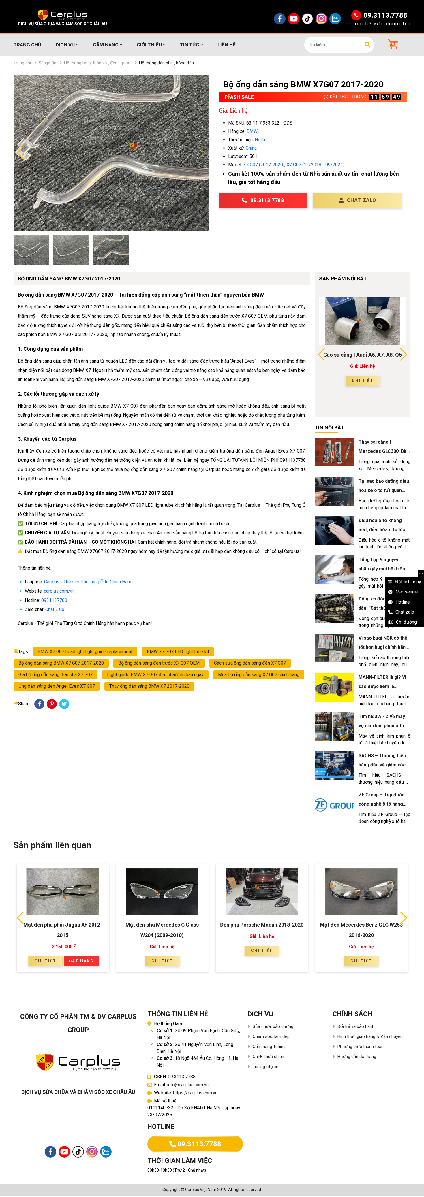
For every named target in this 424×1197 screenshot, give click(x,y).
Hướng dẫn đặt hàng (356, 1056)
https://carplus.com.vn (195, 1093)
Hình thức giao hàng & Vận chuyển (370, 1036)
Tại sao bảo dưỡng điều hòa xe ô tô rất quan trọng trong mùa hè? (384, 490)
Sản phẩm (48, 62)
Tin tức (189, 45)
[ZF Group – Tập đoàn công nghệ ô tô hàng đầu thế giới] (334, 804)
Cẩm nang (106, 45)
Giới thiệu (149, 45)
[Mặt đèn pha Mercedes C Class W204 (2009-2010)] (162, 891)
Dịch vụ (65, 45)
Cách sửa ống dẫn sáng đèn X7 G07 (250, 663)
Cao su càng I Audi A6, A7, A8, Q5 (362, 355)
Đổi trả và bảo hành (355, 1026)
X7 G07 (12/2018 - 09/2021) (315, 164)
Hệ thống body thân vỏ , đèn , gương (98, 62)
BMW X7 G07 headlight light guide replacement (84, 651)
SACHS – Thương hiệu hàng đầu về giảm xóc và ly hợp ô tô (382, 765)
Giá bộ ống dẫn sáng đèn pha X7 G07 (55, 674)
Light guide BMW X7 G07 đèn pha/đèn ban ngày (155, 674)
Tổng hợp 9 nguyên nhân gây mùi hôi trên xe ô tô (382, 569)
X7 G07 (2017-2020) (263, 164)
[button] (392, 44)
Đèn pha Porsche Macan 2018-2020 (261, 925)
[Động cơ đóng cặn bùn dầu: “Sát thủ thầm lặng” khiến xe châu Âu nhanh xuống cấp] (334, 608)
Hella (260, 139)
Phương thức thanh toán (360, 1046)
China (251, 148)
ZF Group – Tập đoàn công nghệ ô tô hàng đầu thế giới (381, 804)
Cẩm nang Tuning (269, 1046)
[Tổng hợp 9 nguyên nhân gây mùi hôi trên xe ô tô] (334, 569)
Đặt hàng (81, 961)
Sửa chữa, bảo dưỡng (273, 1026)
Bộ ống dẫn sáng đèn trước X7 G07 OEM (159, 663)
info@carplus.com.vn (188, 1084)
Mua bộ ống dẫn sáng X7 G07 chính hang (258, 674)
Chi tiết (363, 380)
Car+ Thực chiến (268, 1056)
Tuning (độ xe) (266, 1066)
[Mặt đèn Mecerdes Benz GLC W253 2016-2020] (361, 891)
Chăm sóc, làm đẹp (271, 1036)
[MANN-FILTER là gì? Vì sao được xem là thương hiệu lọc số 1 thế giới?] (334, 687)
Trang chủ (27, 45)
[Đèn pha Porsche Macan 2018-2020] (262, 891)
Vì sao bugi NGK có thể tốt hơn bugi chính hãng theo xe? (383, 647)
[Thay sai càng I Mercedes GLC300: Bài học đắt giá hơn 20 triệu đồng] (334, 452)
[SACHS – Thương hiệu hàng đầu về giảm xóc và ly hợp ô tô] (334, 765)
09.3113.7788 (385, 15)
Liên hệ (226, 45)
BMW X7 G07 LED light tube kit (178, 651)
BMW (252, 131)
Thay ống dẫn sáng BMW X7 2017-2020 (149, 686)
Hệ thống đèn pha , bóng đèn (166, 62)
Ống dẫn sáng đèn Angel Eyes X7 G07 (56, 686)
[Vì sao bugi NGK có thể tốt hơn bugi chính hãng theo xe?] (334, 648)
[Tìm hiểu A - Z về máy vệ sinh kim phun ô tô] (334, 726)
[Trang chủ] (62, 15)
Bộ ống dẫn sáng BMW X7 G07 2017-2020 (61, 663)
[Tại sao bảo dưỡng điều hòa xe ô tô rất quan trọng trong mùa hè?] (334, 491)
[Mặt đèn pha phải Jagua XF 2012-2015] (62, 891)
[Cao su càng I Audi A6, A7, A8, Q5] (362, 321)
